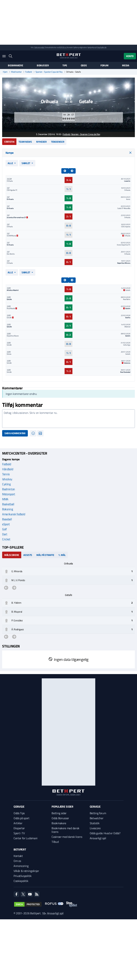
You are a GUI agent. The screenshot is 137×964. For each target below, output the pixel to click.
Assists (27, 555)
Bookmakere (15, 65)
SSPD (8, 288)
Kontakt (18, 856)
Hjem (5, 71)
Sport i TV (19, 833)
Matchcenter (16, 71)
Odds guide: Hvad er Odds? (105, 833)
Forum (104, 65)
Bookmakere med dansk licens (65, 830)
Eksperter (19, 828)
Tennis (6, 474)
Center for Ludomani (25, 838)
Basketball (8, 504)
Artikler (18, 823)
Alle (10, 163)
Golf (4, 529)
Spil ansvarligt (39, 47)
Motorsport (8, 494)
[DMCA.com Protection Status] (28, 904)
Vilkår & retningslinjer (26, 871)
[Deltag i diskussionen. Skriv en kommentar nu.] (68, 418)
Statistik (9, 142)
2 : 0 (68, 298)
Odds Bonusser (60, 818)
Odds (84, 65)
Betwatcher (96, 818)
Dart (4, 534)
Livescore (95, 828)
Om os (17, 861)
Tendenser (57, 142)
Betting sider (59, 813)
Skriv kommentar (15, 433)
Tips (64, 65)
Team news (25, 142)
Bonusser (43, 65)
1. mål (61, 555)
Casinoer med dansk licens (67, 837)
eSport (6, 524)
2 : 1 (68, 216)
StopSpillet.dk (101, 47)
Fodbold (28, 71)
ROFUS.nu (62, 47)
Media (125, 65)
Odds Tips (19, 813)
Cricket (6, 539)
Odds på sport (21, 818)
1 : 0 (68, 198)
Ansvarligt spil (98, 838)
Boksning (7, 509)
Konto (130, 56)
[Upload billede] (40, 433)
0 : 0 (68, 225)
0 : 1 (68, 262)
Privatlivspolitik (23, 876)
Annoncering (21, 866)
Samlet (26, 163)
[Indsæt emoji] (33, 433)
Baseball (7, 519)
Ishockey (7, 479)
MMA (5, 499)
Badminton (8, 489)
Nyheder (41, 142)
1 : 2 (68, 371)
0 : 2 (68, 335)
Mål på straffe (45, 555)
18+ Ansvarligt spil (53, 913)
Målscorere (11, 555)
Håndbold (7, 469)
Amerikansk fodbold (13, 514)
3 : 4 (68, 180)
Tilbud (55, 842)
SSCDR (9, 178)
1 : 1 (68, 189)
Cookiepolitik (21, 881)
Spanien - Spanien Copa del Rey (49, 71)
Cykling (6, 484)
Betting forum (98, 813)
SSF (8, 188)
